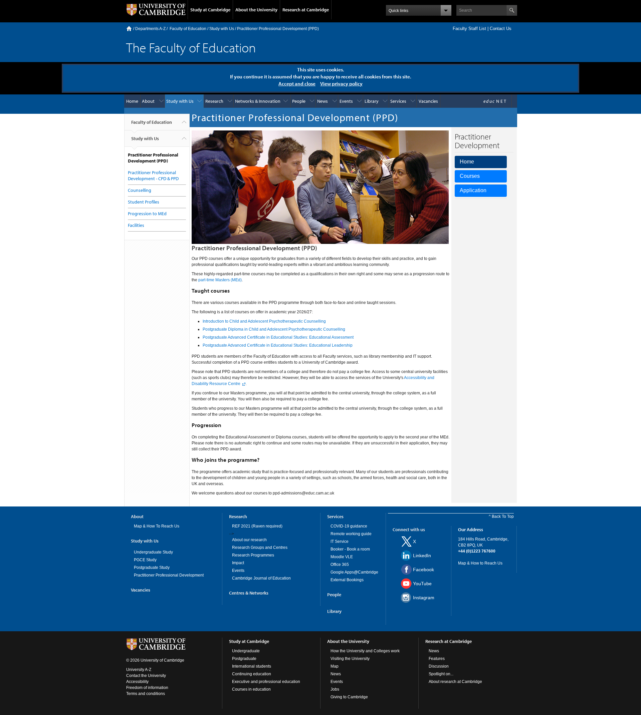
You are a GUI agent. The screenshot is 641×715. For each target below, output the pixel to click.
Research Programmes (253, 555)
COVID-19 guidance (349, 526)
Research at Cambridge (305, 10)
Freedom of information (147, 687)
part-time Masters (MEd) (220, 280)
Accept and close (296, 83)
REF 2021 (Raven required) (257, 526)
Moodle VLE (342, 557)
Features (437, 658)
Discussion (439, 666)
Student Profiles (143, 202)
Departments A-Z (150, 28)
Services (398, 101)
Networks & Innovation (257, 101)
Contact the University (146, 675)
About (148, 101)
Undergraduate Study (153, 552)
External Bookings (347, 580)
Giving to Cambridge (349, 697)
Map (335, 666)
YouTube (422, 583)
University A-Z (138, 669)
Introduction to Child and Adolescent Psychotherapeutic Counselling (264, 321)
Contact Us (500, 28)
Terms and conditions (145, 693)
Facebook (423, 569)
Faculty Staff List (469, 28)
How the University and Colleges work (365, 651)
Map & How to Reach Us (480, 563)
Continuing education (251, 674)
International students (251, 666)
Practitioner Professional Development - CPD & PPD (153, 175)
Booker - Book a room (350, 549)
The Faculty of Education (191, 47)
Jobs (335, 689)
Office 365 (340, 564)
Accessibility (137, 681)
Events (346, 101)
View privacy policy (341, 83)
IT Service (340, 541)
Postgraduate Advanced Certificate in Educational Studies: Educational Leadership (278, 345)
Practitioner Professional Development (169, 575)
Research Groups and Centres (259, 547)
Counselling (139, 190)
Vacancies (428, 101)
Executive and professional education (266, 681)
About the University (256, 10)
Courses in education (251, 689)
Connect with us (409, 529)
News (322, 101)
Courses (470, 176)
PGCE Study (145, 560)
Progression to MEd (147, 214)
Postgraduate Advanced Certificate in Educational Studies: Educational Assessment (278, 337)
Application (473, 190)
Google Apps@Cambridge (354, 572)
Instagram (423, 597)
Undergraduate (246, 651)
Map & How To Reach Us (156, 526)
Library (372, 101)
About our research (249, 540)
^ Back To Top (501, 516)
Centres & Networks (248, 593)
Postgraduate (244, 658)
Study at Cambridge (210, 10)
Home (129, 28)
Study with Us (221, 28)
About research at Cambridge (455, 681)
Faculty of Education (188, 28)
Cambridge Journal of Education (261, 578)
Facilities (136, 225)
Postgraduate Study (152, 567)
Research (214, 101)
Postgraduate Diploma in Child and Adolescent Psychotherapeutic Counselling (274, 329)
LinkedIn (422, 555)
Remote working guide (351, 533)
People (298, 101)
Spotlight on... (441, 674)
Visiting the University (350, 658)
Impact (238, 563)
